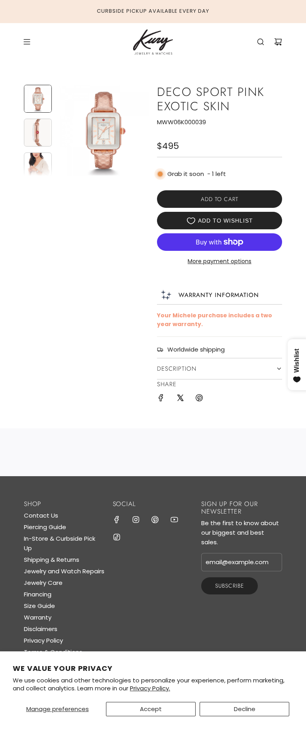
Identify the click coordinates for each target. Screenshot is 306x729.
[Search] (260, 42)
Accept (151, 709)
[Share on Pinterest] (199, 399)
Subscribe (229, 586)
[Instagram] (136, 519)
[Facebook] (117, 519)
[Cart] (278, 42)
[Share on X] (180, 399)
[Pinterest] (155, 519)
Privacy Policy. (150, 688)
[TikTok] (117, 537)
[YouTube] (174, 519)
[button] (64, 130)
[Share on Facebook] (161, 399)
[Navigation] (26, 42)
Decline (244, 709)
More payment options (219, 261)
